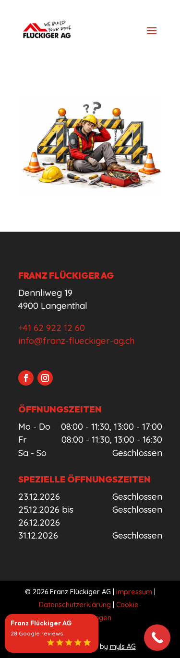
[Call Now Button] (157, 637)
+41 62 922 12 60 (51, 327)
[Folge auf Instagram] (45, 378)
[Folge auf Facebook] (26, 378)
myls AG (123, 646)
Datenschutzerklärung (75, 604)
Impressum (134, 592)
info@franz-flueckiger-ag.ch (76, 340)
